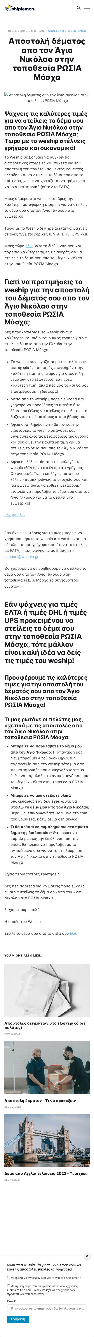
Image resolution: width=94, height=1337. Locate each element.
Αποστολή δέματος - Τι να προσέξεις (40, 1100)
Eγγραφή (18, 1319)
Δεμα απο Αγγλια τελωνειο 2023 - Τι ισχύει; (46, 1173)
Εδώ (73, 933)
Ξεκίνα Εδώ (14, 515)
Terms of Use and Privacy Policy (29, 1290)
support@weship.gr (21, 556)
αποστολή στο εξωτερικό (67, 30)
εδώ (29, 246)
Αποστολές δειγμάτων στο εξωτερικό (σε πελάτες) (45, 1025)
